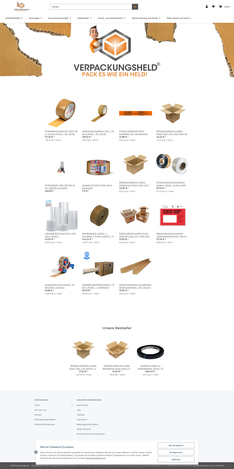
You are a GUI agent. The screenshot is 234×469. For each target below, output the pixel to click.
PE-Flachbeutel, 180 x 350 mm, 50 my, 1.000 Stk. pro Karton (60, 186)
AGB (79, 410)
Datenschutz (82, 405)
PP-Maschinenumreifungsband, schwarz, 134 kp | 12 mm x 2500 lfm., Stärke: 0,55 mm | (171, 184)
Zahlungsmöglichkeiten (45, 419)
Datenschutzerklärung (95, 458)
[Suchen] (135, 7)
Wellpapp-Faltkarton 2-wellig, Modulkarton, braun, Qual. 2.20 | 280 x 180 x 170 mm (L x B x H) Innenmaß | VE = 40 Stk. (134, 184)
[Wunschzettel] (213, 6)
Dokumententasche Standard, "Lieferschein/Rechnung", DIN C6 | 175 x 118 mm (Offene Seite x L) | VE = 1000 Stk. (172, 235)
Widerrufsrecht (84, 429)
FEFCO (37, 405)
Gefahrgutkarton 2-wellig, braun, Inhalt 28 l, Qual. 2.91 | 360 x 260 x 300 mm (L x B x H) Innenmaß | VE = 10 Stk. (135, 235)
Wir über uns (40, 410)
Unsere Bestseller (117, 328)
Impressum (82, 419)
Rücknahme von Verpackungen (91, 434)
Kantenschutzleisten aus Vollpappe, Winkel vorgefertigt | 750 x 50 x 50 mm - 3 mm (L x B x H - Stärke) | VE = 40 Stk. (135, 286)
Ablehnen (176, 459)
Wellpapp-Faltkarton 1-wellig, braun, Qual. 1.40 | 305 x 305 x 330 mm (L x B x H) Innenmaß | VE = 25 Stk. (172, 132)
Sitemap (80, 414)
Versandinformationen (45, 424)
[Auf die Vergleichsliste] (66, 101)
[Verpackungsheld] (21, 6)
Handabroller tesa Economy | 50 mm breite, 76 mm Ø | (59, 286)
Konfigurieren (176, 452)
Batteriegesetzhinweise (87, 424)
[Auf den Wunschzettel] (73, 101)
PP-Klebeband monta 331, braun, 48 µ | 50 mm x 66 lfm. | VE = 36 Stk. (61, 132)
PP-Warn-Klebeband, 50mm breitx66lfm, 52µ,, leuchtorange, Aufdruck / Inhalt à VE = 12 (133, 132)
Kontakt (38, 414)
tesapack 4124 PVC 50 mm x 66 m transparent (97, 186)
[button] (207, 6)
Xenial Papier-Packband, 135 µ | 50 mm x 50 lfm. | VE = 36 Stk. (98, 132)
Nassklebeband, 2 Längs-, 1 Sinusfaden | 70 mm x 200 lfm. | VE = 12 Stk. (98, 235)
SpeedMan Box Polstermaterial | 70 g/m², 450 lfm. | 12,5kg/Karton (98, 286)
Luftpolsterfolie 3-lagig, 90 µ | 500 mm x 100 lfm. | (60, 235)
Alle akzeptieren (176, 445)
